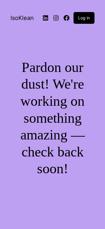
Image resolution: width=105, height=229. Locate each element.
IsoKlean (22, 17)
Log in (84, 17)
